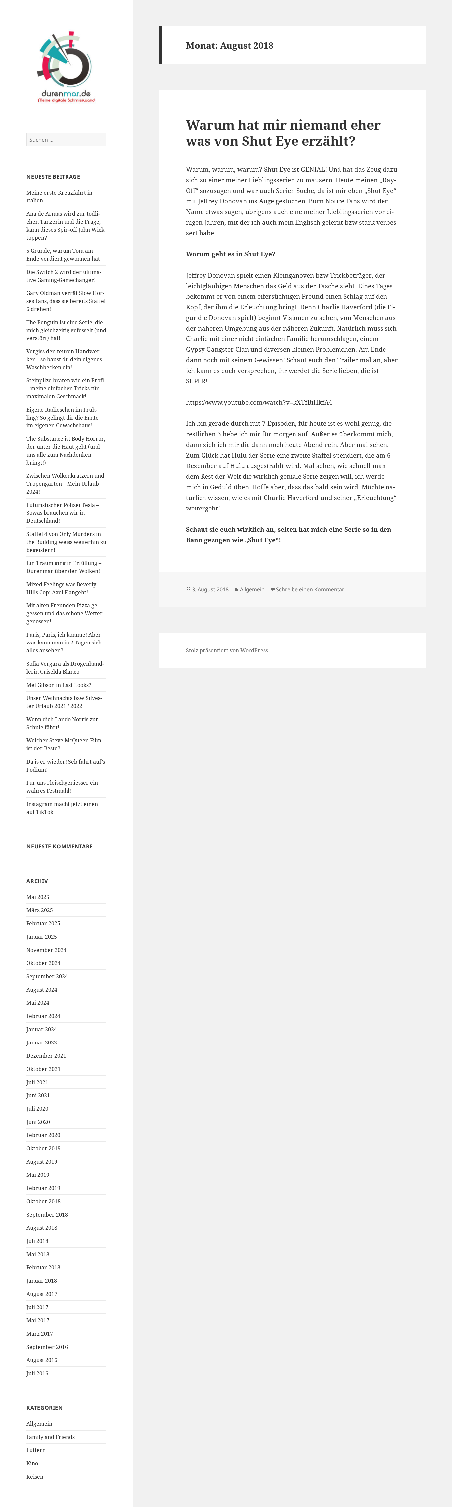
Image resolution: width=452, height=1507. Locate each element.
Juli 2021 (37, 1082)
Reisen (34, 1476)
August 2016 (41, 1360)
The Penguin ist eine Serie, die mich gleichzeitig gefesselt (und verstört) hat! (66, 330)
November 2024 (46, 949)
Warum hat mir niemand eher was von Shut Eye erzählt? (283, 132)
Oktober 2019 (43, 1148)
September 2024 (47, 976)
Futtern (36, 1450)
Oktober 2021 (43, 1069)
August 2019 (41, 1161)
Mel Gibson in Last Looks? (58, 684)
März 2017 (39, 1333)
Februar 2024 (43, 1016)
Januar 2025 (41, 936)
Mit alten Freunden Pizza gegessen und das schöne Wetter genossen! (64, 613)
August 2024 (41, 989)
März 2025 (39, 910)
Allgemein (39, 1423)
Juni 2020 (38, 1122)
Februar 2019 (43, 1188)
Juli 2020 (37, 1108)
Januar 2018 (41, 1280)
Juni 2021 (38, 1095)
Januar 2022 (41, 1042)
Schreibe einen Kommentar (310, 589)
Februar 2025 (43, 923)
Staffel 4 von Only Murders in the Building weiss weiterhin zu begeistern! (66, 542)
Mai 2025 (37, 897)
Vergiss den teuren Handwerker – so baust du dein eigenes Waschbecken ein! (64, 359)
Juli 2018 (37, 1241)
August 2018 (41, 1227)
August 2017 (41, 1294)
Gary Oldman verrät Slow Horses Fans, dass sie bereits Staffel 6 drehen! (66, 301)
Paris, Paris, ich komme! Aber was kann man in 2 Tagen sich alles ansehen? (64, 642)
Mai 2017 (37, 1320)
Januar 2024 (41, 1029)
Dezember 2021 (46, 1055)
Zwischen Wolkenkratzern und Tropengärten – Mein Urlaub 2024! (65, 483)
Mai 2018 (37, 1254)
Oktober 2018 (43, 1201)
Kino (32, 1463)
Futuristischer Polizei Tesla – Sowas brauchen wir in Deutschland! (62, 512)
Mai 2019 (37, 1174)
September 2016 (47, 1347)
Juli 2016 (37, 1373)
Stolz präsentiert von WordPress (227, 650)
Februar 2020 (43, 1135)
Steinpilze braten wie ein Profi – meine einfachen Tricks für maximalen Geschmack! (65, 388)
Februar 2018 (43, 1267)
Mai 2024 (37, 1002)
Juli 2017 (37, 1307)
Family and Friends (50, 1437)
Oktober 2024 (43, 963)
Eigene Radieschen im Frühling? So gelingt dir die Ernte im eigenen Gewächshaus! (62, 417)
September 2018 (47, 1214)
